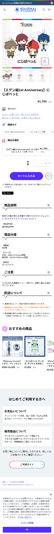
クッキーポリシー (25, 517)
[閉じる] (51, 494)
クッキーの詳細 (27, 523)
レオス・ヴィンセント (31, 118)
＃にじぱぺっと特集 (37, 132)
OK (27, 530)
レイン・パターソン (11, 114)
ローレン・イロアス (30, 114)
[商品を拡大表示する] (45, 61)
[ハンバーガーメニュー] (4, 10)
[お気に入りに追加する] (48, 176)
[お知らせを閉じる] (52, 3)
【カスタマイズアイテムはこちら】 (19, 219)
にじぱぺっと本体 (17, 482)
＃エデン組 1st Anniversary (14, 132)
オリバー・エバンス (11, 118)
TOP (3, 482)
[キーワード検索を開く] (43, 9)
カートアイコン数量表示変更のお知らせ (17, 3)
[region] (27, 512)
